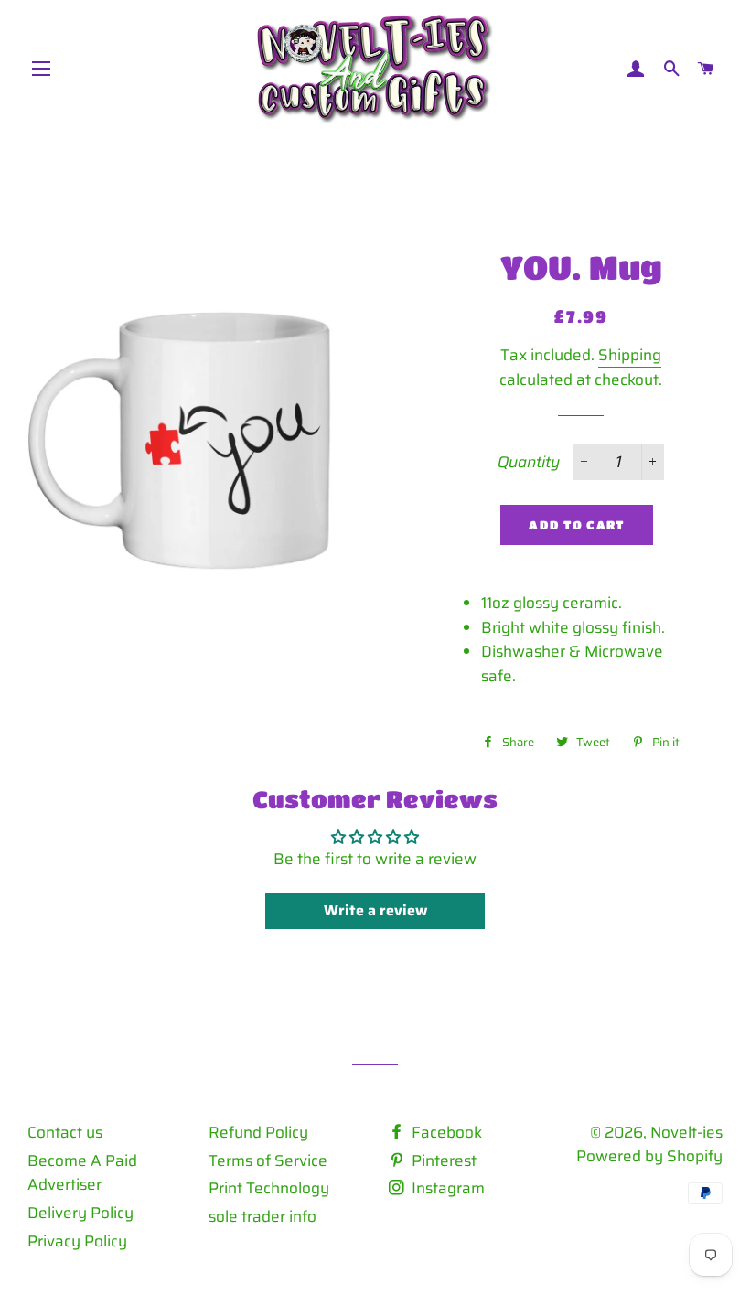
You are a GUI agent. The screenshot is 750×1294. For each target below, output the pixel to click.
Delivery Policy (80, 1212)
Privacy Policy (77, 1241)
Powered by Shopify (649, 1156)
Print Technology (269, 1188)
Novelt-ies (686, 1132)
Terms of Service (268, 1160)
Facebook (445, 1132)
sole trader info (262, 1216)
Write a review (375, 910)
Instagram (446, 1188)
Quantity (529, 462)
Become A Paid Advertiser (82, 1173)
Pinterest (442, 1160)
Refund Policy (258, 1132)
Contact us (64, 1132)
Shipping (629, 355)
